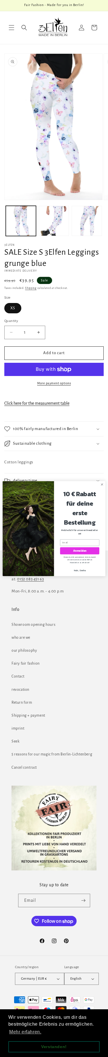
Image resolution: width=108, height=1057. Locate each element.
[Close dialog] (102, 484)
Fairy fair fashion (26, 663)
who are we (21, 638)
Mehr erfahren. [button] (25, 1031)
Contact (18, 676)
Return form (22, 703)
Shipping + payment (28, 715)
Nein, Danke (80, 570)
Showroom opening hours (33, 625)
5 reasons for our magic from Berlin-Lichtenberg (52, 754)
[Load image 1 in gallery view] (21, 221)
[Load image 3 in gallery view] (87, 221)
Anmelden (79, 551)
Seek (15, 741)
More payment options (54, 383)
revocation (20, 690)
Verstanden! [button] (54, 1046)
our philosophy (24, 651)
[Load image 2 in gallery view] (54, 221)
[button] (11, 27)
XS (12, 308)
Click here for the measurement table (36, 403)
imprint (18, 728)
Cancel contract (24, 768)
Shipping (31, 288)
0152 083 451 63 (30, 579)
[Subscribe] (83, 900)
